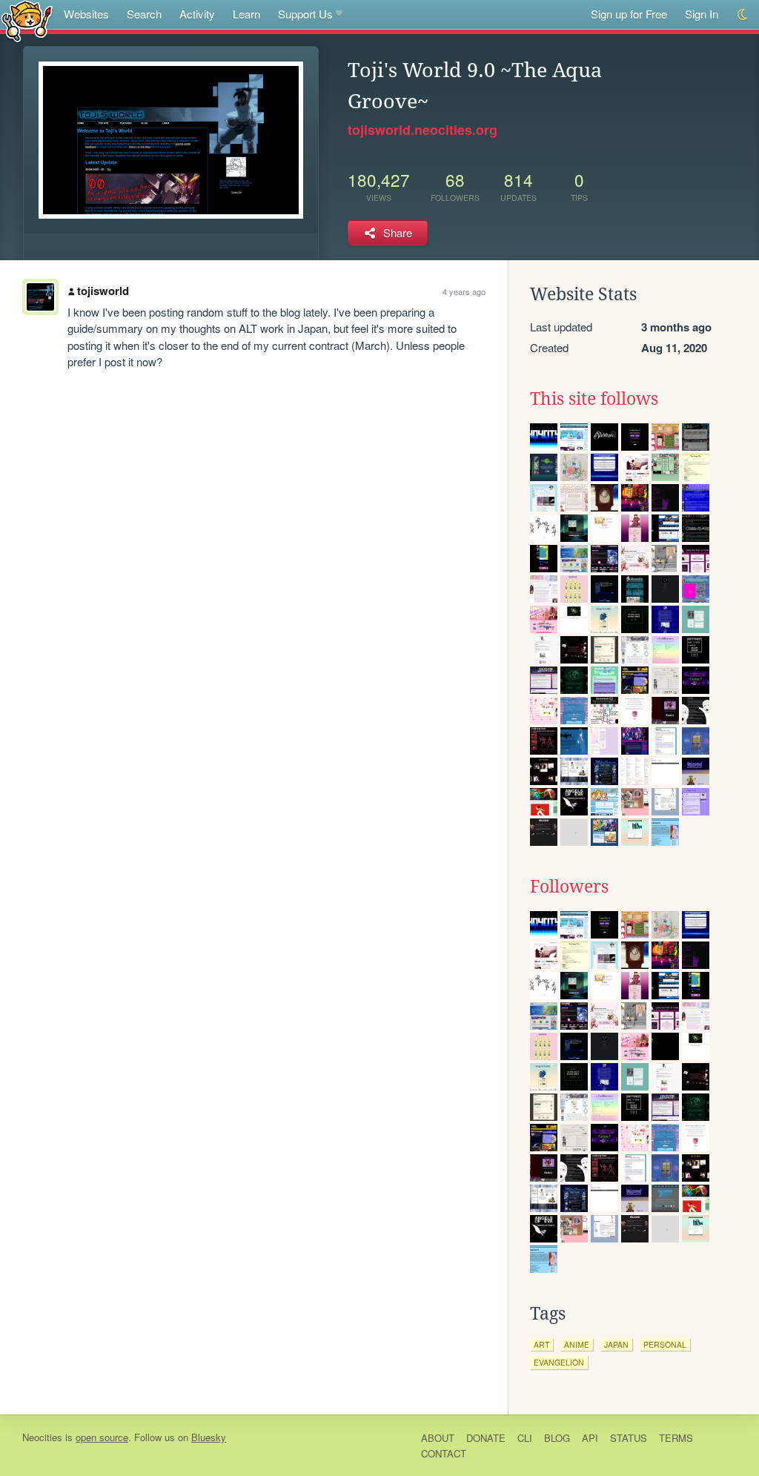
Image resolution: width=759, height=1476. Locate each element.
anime (576, 1344)
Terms (676, 1438)
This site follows (594, 398)
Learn (246, 13)
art (541, 1344)
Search (144, 13)
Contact (443, 1453)
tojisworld (103, 290)
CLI (524, 1438)
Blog (557, 1438)
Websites (86, 13)
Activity (197, 13)
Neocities (42, 1437)
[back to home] (27, 20)
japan (616, 1344)
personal (664, 1344)
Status (628, 1438)
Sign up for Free (629, 13)
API (590, 1438)
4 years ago (464, 291)
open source (102, 1437)
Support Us (305, 13)
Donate (486, 1438)
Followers (569, 886)
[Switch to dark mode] (743, 14)
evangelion (559, 1362)
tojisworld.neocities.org (422, 129)
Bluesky (208, 1437)
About (437, 1438)
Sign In (701, 13)
